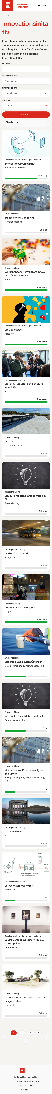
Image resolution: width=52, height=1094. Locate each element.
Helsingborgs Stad (30, 1077)
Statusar (6, 100)
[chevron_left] (4, 1037)
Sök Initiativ (8, 64)
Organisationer (10, 76)
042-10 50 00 (26, 1085)
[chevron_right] (47, 1037)
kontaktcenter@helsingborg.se (26, 1081)
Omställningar (9, 88)
